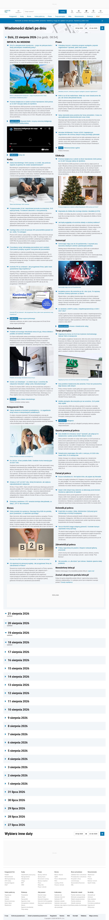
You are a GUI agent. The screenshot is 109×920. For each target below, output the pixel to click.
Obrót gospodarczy (10, 878)
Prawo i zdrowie (42, 887)
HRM (22, 885)
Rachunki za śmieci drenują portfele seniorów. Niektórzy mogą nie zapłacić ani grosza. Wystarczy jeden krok (52, 21)
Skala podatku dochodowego (79, 905)
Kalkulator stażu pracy (60, 903)
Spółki (56, 876)
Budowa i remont (92, 880)
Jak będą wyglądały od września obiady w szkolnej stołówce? (79, 222)
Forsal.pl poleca (63, 473)
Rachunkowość (9, 876)
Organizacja (8, 895)
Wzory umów (91, 901)
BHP (22, 883)
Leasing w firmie (58, 883)
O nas (6, 916)
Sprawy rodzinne (42, 874)
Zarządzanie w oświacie (27, 903)
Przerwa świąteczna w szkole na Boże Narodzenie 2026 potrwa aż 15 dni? (78, 207)
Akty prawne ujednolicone (45, 903)
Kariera (62, 916)
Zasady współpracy (67, 582)
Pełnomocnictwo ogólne (72, 148)
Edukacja (90, 16)
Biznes (29, 16)
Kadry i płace (8, 903)
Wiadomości (91, 874)
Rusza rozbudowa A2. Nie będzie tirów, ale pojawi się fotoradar (79, 476)
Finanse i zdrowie (59, 885)
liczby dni (21, 155)
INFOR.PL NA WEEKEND (18, 41)
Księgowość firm (15, 406)
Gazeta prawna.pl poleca (67, 430)
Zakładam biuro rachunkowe (78, 874)
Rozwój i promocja (10, 901)
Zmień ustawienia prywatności (37, 916)
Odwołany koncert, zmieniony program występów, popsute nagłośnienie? (78, 91)
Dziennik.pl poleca (64, 507)
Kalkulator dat (58, 895)
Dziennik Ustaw (42, 895)
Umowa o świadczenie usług (78, 326)
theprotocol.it (91, 905)
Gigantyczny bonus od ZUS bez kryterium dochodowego (73, 379)
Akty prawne (41, 892)
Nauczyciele (24, 899)
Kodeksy (40, 905)
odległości (70, 421)
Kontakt (75, 916)
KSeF (98, 16)
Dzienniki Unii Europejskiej (45, 901)
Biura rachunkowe (76, 872)
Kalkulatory (57, 892)
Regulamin (53, 916)
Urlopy (23, 880)
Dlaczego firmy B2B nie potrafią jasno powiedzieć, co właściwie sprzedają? (30, 559)
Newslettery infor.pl (65, 567)
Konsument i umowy (43, 878)
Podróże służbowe (76, 901)
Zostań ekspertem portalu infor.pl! (72, 574)
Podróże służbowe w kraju (78, 895)
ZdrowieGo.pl (91, 895)
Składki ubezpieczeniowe (78, 899)
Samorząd (60, 240)
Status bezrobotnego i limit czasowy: (19, 204)
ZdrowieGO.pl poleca (66, 544)
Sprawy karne (41, 876)
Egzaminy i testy (25, 901)
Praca (39, 883)
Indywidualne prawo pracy (28, 874)
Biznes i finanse (58, 874)
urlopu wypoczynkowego (26, 318)
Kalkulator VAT (58, 899)
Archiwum (90, 897)
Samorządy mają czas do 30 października (69, 287)
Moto (69, 16)
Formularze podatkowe (94, 903)
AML (72, 885)
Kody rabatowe (92, 899)
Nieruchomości (79, 16)
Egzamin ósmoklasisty (27, 907)
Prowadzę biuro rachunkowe (78, 876)
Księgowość (13, 16)
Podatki (7, 874)
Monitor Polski (41, 897)
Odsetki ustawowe (76, 903)
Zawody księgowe (9, 883)
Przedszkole (24, 895)
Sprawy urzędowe (43, 880)
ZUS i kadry (8, 880)
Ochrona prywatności (18, 916)
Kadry (22, 16)
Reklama (83, 916)
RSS (68, 916)
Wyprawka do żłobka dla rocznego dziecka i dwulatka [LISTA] (79, 211)
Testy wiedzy (24, 909)
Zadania (7, 899)
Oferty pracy (91, 907)
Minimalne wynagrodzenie (78, 897)
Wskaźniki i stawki (76, 892)
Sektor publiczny (39, 16)
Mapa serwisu (93, 916)
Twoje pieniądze (60, 16)
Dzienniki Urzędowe (43, 899)
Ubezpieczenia (25, 878)
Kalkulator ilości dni (59, 897)
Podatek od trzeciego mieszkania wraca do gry (22, 377)
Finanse (90, 878)
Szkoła (23, 897)
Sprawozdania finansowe (78, 883)
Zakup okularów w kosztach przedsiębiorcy (21, 456)
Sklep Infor (41, 885)
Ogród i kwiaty (91, 883)
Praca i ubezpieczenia (60, 878)
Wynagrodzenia (25, 876)
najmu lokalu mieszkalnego (26, 399)
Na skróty (90, 892)
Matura (23, 905)
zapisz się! (91, 571)
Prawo (50, 16)
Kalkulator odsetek (59, 901)
